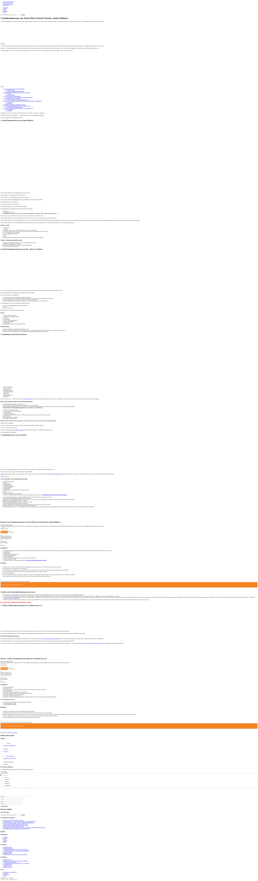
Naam (2, 798)
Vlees (4, 839)
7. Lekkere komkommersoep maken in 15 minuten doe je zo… (17, 105)
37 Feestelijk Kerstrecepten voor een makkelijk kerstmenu (15, 849)
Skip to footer (6, 5)
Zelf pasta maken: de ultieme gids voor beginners (13, 826)
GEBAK (5, 838)
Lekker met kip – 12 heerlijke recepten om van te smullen (15, 861)
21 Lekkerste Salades (7, 852)
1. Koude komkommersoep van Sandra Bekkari (14, 89)
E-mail (2, 801)
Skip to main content (7, 2)
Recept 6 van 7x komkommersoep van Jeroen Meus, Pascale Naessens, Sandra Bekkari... (22, 101)
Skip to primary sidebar (8, 4)
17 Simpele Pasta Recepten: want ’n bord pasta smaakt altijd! (16, 850)
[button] (1, 527)
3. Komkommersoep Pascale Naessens (12, 96)
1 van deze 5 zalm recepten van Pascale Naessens (90, 643)
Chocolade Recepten (7, 859)
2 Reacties (3, 43)
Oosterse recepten (7, 865)
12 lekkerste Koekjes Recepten (9, 862)
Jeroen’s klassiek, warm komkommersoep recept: (17, 99)
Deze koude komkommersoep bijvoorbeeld (50, 638)
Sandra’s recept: (10, 90)
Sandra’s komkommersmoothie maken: (15, 91)
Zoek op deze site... (5, 14)
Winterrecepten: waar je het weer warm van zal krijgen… (15, 854)
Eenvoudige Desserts (7, 864)
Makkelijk (5, 840)
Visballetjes (3, 474)
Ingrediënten (9, 102)
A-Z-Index (5, 837)
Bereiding (9, 103)
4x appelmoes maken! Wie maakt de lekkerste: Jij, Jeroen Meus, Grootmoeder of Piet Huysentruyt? (24, 827)
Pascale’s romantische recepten (17, 429)
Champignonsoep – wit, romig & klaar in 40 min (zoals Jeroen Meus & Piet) (19, 821)
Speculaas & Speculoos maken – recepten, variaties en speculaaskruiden (18, 822)
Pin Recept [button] (12, 532)
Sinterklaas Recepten (7, 867)
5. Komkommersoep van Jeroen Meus (11, 98)
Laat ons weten (15, 584)
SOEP (4, 842)
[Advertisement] (129, 32)
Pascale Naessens (28, 398)
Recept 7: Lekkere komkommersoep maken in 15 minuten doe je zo (18, 108)
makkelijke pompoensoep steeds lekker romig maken (55, 494)
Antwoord (5, 751)
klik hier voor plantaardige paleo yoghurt (37, 560)
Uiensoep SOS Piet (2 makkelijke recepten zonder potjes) (15, 823)
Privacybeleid (6, 874)
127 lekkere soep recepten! (12, 732)
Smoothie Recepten (7, 853)
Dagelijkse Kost (58, 474)
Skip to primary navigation (9, 1)
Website (2, 803)
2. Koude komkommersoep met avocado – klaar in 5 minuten (16, 92)
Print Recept (4, 532)
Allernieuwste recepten (8, 848)
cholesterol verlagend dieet (14, 597)
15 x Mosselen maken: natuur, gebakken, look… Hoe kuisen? (16, 863)
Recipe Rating (4, 771)
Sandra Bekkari (16, 199)
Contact (5, 875)
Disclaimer (5, 873)
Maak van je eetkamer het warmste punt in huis (13, 820)
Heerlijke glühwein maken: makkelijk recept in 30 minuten (15, 825)
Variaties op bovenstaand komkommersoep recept (14, 104)
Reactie (3, 796)
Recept (8, 93)
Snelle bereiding (10, 95)
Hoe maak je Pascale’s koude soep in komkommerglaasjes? (19, 97)
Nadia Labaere (9, 756)
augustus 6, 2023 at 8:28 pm (9, 745)
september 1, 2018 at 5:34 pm (9, 758)
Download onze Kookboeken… (10, 872)
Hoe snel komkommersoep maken (14, 107)
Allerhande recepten (7, 847)
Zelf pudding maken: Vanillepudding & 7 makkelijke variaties (16, 828)
